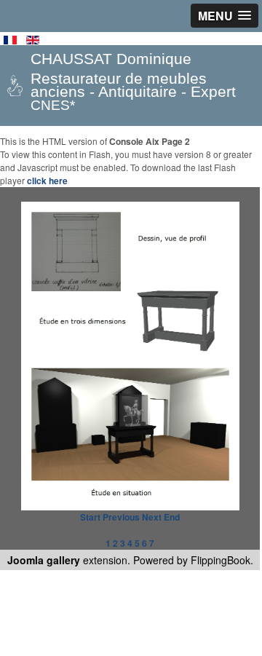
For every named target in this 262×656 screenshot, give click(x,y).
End (172, 516)
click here (47, 180)
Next (152, 516)
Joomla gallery (43, 560)
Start (90, 516)
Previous (121, 516)
